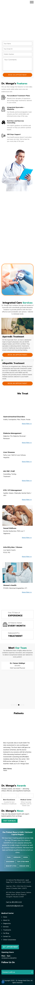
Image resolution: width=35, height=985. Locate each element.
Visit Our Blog (9, 821)
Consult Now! (13, 33)
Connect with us (8, 972)
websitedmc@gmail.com (14, 906)
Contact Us (6, 936)
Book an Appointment (17, 355)
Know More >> (27, 424)
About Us (6, 920)
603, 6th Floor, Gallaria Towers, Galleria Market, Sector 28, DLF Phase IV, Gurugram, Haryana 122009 (18, 895)
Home (5, 917)
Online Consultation (9, 940)
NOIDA (25, 857)
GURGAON (17, 857)
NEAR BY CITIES (11, 866)
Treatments (7, 930)
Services (6, 927)
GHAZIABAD (10, 862)
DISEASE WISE (24, 866)
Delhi (9, 857)
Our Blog (6, 933)
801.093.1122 (17, 902)
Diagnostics (7, 923)
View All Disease (17, 601)
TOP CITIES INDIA (23, 862)
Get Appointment (10, 947)
